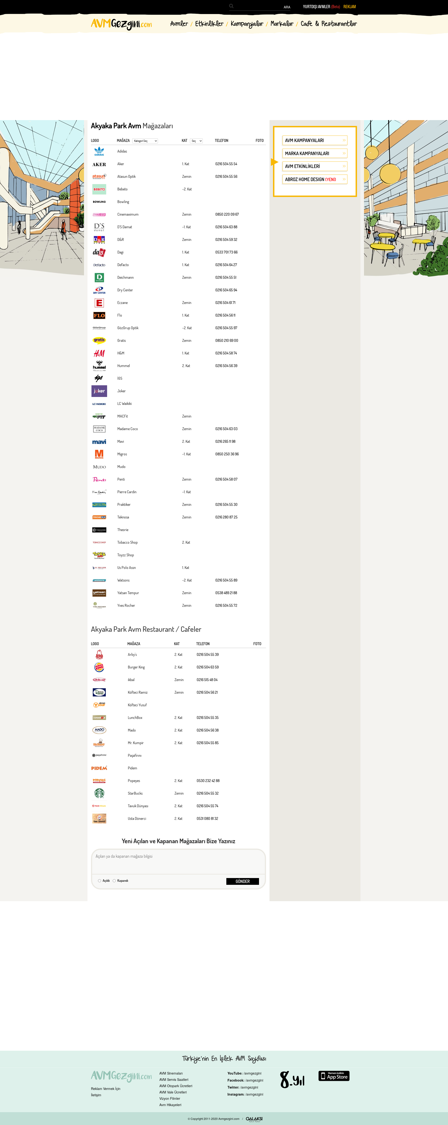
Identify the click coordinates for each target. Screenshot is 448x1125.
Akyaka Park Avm (116, 125)
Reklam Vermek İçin (105, 1088)
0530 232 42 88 (208, 780)
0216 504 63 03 (226, 428)
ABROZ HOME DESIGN (310, 179)
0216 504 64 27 (226, 264)
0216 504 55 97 (226, 327)
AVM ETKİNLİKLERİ (302, 166)
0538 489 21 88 (226, 592)
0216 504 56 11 (225, 315)
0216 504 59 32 (226, 239)
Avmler (179, 24)
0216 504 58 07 (226, 479)
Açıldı (106, 880)
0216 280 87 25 (226, 517)
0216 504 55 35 (208, 717)
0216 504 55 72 (226, 605)
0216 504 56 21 (207, 692)
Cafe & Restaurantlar (329, 24)
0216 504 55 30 (226, 504)
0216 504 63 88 (226, 227)
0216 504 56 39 (226, 365)
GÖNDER (243, 881)
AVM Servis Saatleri (173, 1079)
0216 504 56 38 (208, 730)
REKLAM (349, 6)
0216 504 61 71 (225, 302)
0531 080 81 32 (207, 818)
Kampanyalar (247, 24)
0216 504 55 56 (226, 176)
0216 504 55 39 (208, 654)
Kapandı (122, 880)
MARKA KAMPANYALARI (307, 153)
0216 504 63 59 (208, 667)
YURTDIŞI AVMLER (321, 6)
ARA (287, 7)
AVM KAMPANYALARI (304, 140)
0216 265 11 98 (225, 441)
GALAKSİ (254, 1119)
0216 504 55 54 (226, 163)
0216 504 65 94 (226, 290)
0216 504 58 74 (226, 353)
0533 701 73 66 (226, 252)
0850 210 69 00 (226, 340)
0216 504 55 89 (226, 580)
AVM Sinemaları (171, 1073)
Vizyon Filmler (169, 1098)
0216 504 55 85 (208, 742)
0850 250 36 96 (227, 454)
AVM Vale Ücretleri (173, 1092)
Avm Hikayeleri (170, 1104)
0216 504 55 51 (225, 277)
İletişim (96, 1095)
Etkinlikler (210, 24)
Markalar (282, 24)
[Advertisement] (224, 72)
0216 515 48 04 (207, 679)
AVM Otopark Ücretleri (175, 1085)
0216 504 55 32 (208, 793)
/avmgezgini (252, 1073)
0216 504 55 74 (207, 806)
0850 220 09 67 (227, 214)
